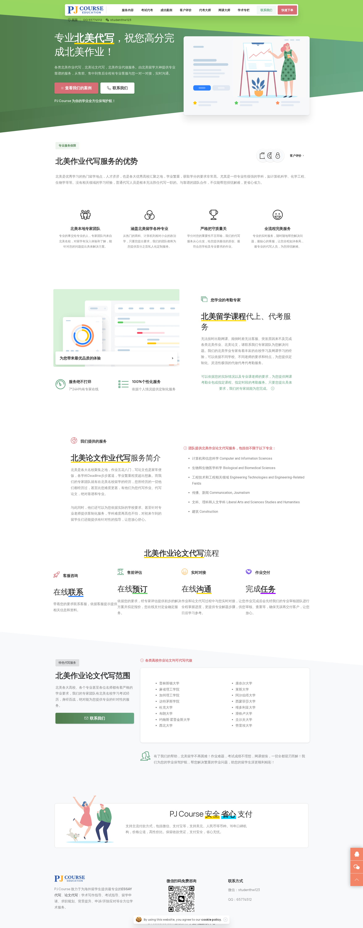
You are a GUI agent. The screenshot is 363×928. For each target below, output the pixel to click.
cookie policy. (211, 919)
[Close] (225, 920)
